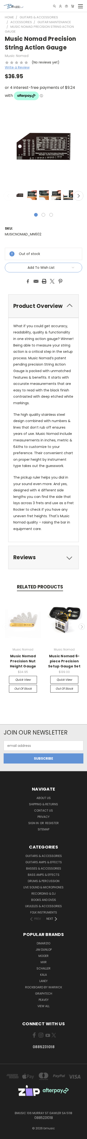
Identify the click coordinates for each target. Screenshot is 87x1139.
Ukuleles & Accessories (43, 906)
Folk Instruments (43, 912)
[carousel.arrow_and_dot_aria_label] (43, 215)
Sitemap (43, 829)
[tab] (43, 306)
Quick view (23, 680)
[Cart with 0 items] (72, 6)
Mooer (43, 956)
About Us (43, 798)
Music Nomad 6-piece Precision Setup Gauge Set (64, 661)
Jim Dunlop (44, 950)
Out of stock (23, 688)
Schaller (43, 968)
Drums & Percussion (43, 881)
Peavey (44, 1000)
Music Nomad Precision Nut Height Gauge (23, 661)
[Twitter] (52, 281)
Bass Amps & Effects (43, 875)
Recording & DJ (43, 893)
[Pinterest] (60, 281)
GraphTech (43, 993)
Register (52, 823)
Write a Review (17, 67)
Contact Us (43, 810)
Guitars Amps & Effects (43, 862)
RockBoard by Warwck (43, 987)
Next (78, 196)
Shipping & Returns (43, 804)
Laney (43, 981)
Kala (43, 975)
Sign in (33, 823)
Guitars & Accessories (43, 856)
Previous (8, 196)
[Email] (36, 281)
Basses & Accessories (43, 868)
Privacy (43, 817)
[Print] (44, 281)
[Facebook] (27, 281)
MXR (44, 962)
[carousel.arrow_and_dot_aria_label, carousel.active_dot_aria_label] (36, 215)
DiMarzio (43, 943)
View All (43, 1006)
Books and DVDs (43, 900)
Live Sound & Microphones (43, 887)
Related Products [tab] (40, 587)
